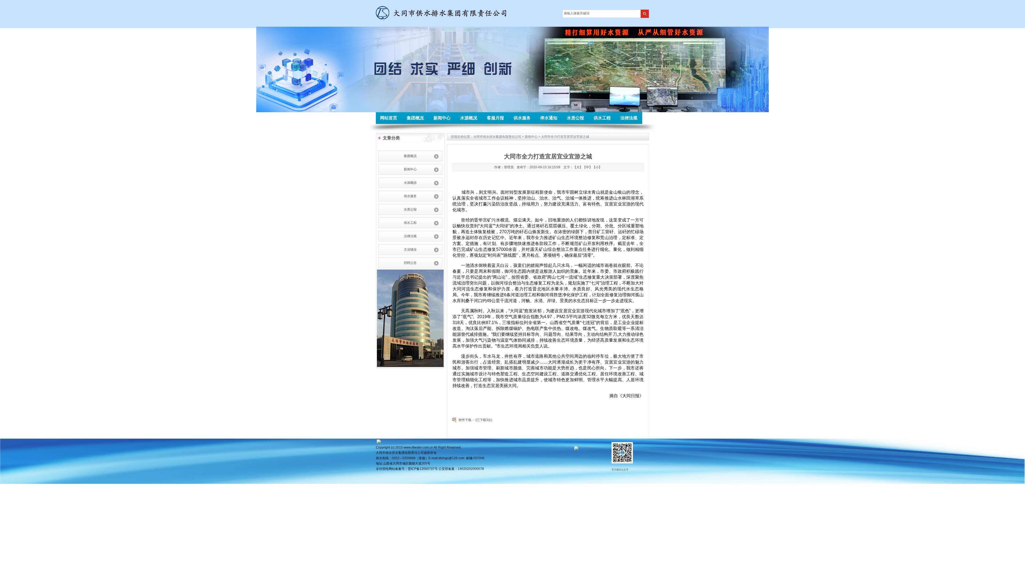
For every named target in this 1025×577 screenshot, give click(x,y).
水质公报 (575, 118)
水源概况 (468, 118)
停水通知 (548, 118)
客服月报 (495, 118)
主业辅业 (410, 249)
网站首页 (388, 118)
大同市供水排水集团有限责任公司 (497, 137)
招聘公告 (410, 263)
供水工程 (602, 118)
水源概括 (410, 183)
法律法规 (628, 118)
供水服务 (522, 118)
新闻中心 (442, 118)
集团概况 (415, 118)
